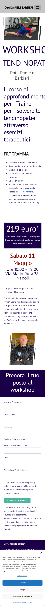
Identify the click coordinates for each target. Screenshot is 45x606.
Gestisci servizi (22, 576)
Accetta (22, 583)
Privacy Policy (27, 602)
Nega (22, 589)
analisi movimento (24, 192)
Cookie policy (16, 602)
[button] (41, 552)
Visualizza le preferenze (22, 596)
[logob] (19, 3)
